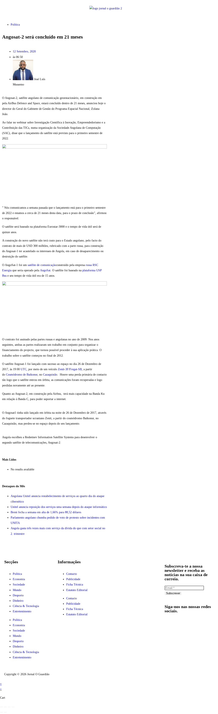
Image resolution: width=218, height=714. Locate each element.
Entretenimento (22, 611)
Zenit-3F (63, 369)
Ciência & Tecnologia (26, 606)
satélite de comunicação (42, 265)
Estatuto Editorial (76, 590)
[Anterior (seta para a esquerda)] (1, 712)
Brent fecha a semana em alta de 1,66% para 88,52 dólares (46, 512)
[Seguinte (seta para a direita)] (5, 712)
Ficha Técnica (74, 584)
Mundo (17, 590)
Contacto (71, 573)
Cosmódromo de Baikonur (21, 374)
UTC (24, 369)
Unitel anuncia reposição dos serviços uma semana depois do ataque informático (59, 507)
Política (15, 24)
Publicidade (73, 579)
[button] (22, 8)
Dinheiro (18, 600)
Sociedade (19, 584)
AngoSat (45, 270)
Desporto (18, 595)
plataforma (88, 270)
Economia (19, 579)
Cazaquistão (50, 374)
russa (89, 265)
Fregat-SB (75, 369)
